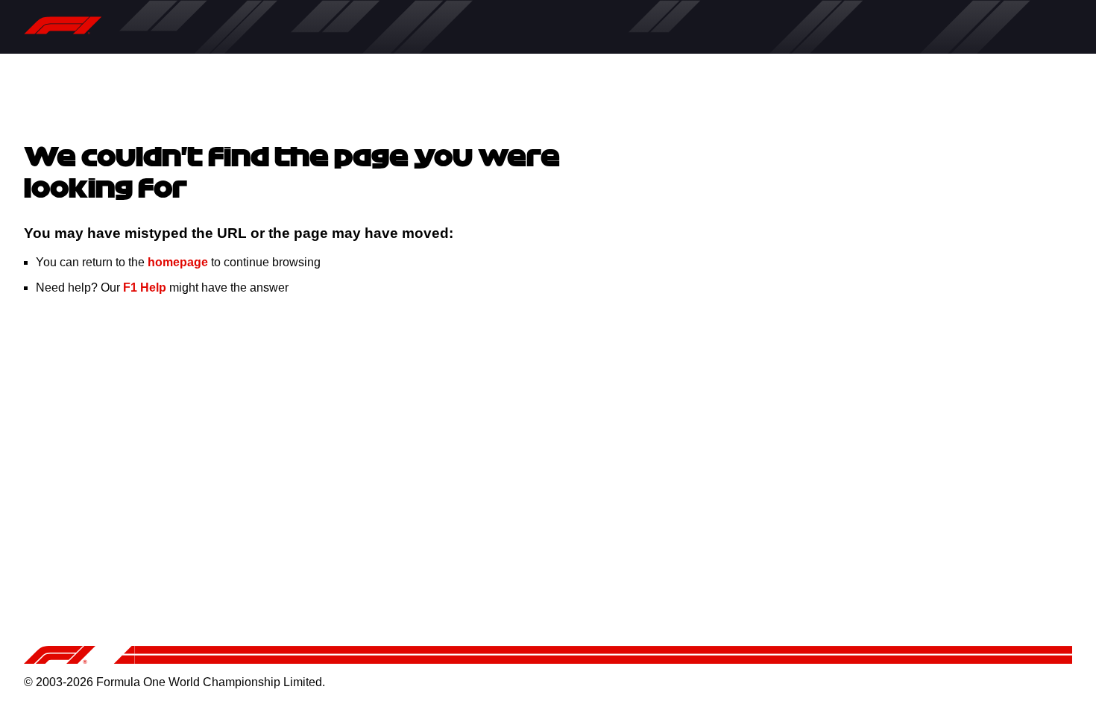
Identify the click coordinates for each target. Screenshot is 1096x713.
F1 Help (144, 287)
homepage (178, 262)
